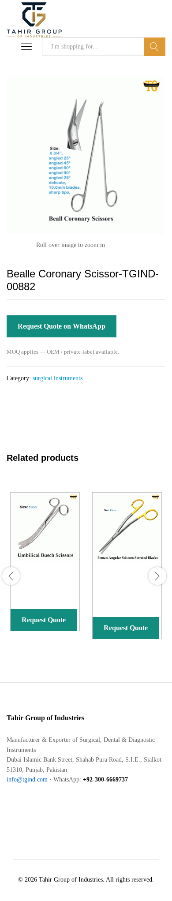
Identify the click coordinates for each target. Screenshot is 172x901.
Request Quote (44, 620)
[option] (43, 568)
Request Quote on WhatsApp (61, 326)
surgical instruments (57, 378)
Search (154, 46)
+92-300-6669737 (105, 779)
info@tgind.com (27, 779)
